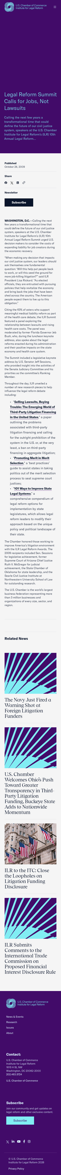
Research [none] (11, 1022)
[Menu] (54, 6)
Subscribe (19, 202)
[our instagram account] (29, 1141)
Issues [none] (10, 1027)
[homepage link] (25, 7)
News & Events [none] (15, 1016)
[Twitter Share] (12, 182)
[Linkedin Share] (18, 182)
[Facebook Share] (6, 182)
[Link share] (24, 183)
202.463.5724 (14, 1074)
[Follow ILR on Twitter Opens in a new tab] (7, 1141)
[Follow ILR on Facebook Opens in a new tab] (24, 1141)
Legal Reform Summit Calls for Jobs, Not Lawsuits (30, 101)
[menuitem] (30, 1017)
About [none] (9, 1033)
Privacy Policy (16, 1168)
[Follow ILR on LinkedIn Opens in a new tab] (13, 1141)
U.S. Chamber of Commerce (22, 1080)
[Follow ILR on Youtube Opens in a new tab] (19, 1141)
